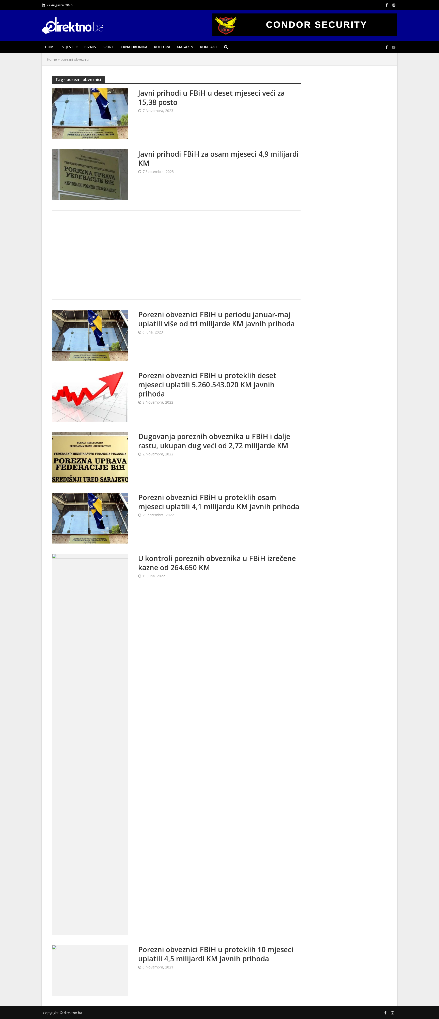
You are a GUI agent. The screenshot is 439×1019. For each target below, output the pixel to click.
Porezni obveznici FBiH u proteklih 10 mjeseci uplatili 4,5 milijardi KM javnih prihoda (215, 954)
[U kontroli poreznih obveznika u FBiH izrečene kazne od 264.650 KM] (90, 743)
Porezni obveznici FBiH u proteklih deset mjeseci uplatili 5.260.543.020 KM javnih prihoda (207, 384)
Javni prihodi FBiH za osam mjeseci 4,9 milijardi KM (218, 158)
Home (50, 46)
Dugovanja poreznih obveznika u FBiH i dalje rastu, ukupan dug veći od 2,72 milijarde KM (214, 441)
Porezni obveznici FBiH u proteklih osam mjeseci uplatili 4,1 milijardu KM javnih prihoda (218, 502)
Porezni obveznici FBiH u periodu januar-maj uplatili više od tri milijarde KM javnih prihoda (216, 319)
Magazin (185, 46)
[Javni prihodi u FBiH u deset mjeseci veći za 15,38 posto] (90, 113)
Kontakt (208, 46)
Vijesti (68, 46)
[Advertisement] (176, 255)
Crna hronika (134, 46)
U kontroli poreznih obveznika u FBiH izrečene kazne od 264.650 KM (217, 563)
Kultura (162, 46)
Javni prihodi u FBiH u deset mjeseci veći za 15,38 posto (211, 97)
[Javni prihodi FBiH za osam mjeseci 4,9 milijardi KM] (90, 174)
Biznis (90, 46)
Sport (108, 46)
